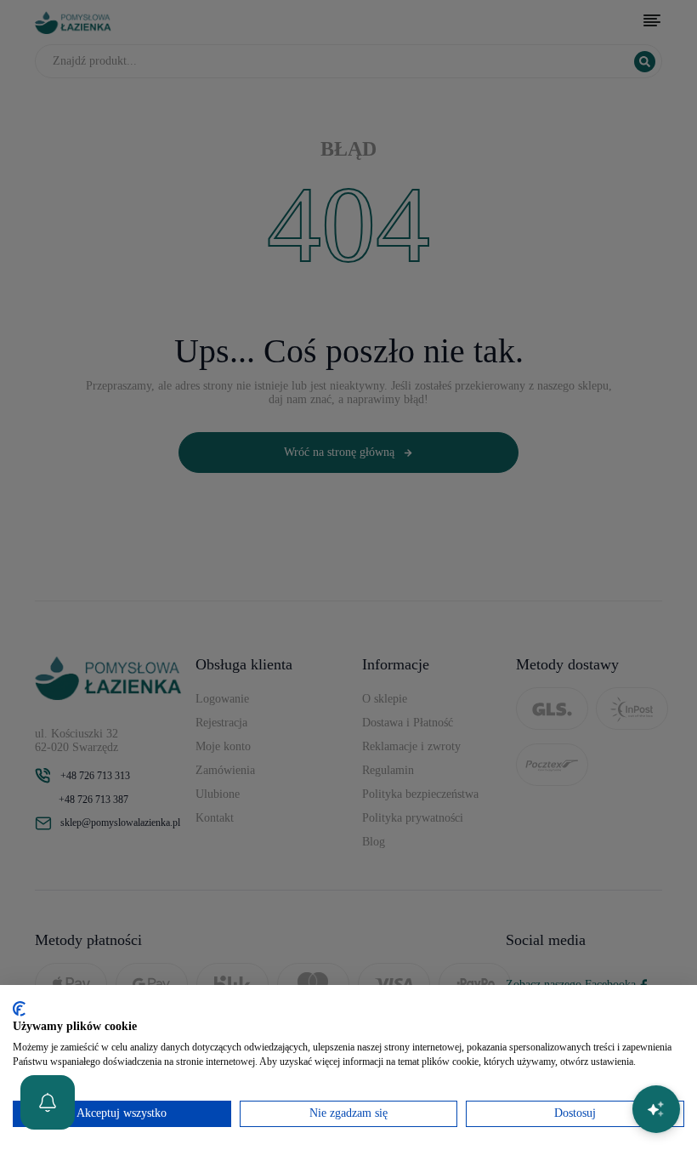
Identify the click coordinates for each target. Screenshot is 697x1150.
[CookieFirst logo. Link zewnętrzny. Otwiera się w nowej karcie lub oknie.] (19, 1008)
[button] (47, 1102)
